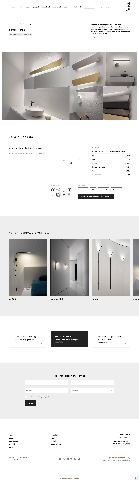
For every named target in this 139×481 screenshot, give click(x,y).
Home (11, 435)
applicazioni (13, 441)
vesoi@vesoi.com (124, 437)
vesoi (20, 7)
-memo (116, 190)
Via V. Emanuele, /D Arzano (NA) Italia (121, 443)
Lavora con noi (56, 444)
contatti (74, 7)
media (66, 7)
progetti (36, 7)
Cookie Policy (125, 458)
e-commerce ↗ (106, 7)
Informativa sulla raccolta (69, 479)
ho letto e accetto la (39, 397)
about (11, 438)
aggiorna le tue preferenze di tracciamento (116, 460)
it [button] (80, 7)
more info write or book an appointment (95, 196)
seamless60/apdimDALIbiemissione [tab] (26, 148)
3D (93, 190)
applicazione (22, 24)
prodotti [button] (27, 7)
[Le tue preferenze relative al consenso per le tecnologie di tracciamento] (135, 477)
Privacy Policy (45, 397)
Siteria (19, 460)
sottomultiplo (57, 299)
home (12, 7)
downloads (46, 7)
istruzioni (83, 190)
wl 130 (12, 299)
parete (32, 24)
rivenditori (57, 7)
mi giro (95, 299)
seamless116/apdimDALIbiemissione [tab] (27, 153)
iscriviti (30, 403)
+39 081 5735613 (124, 435)
